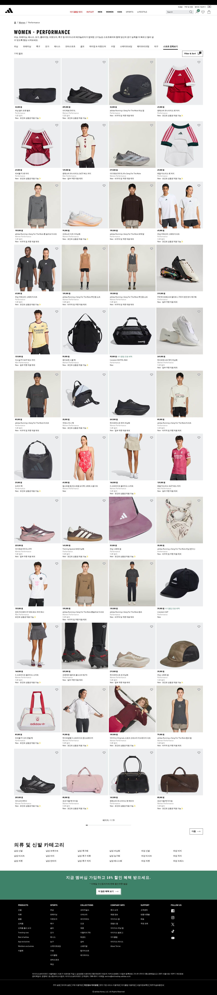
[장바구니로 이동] (209, 12)
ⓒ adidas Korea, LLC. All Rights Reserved (108, 992)
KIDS (119, 12)
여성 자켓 (145, 861)
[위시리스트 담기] (57, 62)
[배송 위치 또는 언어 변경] (209, 7)
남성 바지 (50, 856)
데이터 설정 (66, 985)
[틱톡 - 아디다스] (185, 931)
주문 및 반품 (188, 7)
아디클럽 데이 (76, 12)
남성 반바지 (51, 861)
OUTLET (90, 12)
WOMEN (109, 12)
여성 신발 (145, 851)
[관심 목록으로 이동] (203, 12)
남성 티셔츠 (19, 856)
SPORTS (129, 12)
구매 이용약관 (77, 985)
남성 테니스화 (116, 861)
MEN (100, 12)
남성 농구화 (115, 856)
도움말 (180, 7)
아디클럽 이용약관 (128, 985)
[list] (108, 47)
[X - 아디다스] (185, 924)
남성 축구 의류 (84, 856)
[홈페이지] (9, 11)
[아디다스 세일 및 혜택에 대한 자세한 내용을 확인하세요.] (108, 2)
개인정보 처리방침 (91, 985)
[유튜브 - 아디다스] (185, 938)
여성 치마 (177, 856)
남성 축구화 (83, 851)
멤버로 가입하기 (200, 7)
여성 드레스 (178, 861)
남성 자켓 (18, 861)
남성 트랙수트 (52, 851)
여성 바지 (177, 851)
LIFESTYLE (142, 12)
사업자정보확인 (143, 985)
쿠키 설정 (56, 985)
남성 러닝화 (115, 851)
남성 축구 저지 (84, 861)
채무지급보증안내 (157, 985)
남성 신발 (18, 851)
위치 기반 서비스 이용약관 (109, 985)
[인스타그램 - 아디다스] (185, 918)
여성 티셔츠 (146, 856)
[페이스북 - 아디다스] (185, 911)
